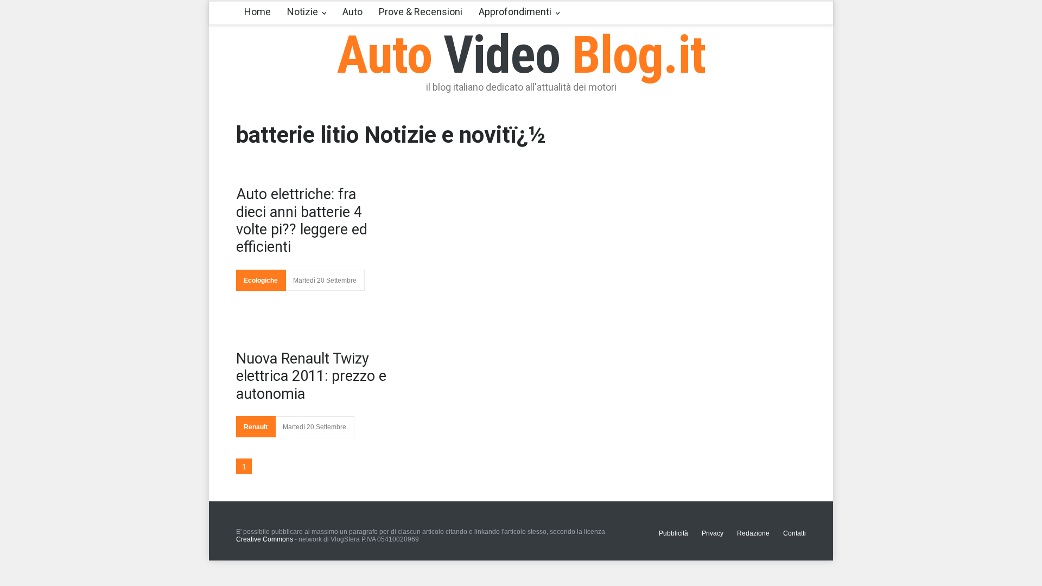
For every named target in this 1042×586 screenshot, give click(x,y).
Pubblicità (673, 533)
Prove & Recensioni (420, 11)
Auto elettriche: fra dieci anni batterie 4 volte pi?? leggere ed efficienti (301, 221)
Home (257, 11)
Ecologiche (261, 280)
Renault (256, 427)
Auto (352, 11)
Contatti (794, 533)
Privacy (712, 533)
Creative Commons (264, 539)
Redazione (753, 533)
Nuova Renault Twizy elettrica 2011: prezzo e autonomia (311, 376)
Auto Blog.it (521, 54)
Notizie (302, 11)
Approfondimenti (515, 11)
